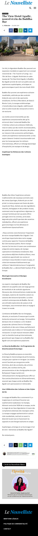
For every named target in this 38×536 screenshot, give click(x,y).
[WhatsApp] (20, 30)
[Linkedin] (25, 30)
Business (5, 13)
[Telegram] (30, 30)
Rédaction (7, 25)
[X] (16, 30)
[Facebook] (11, 30)
